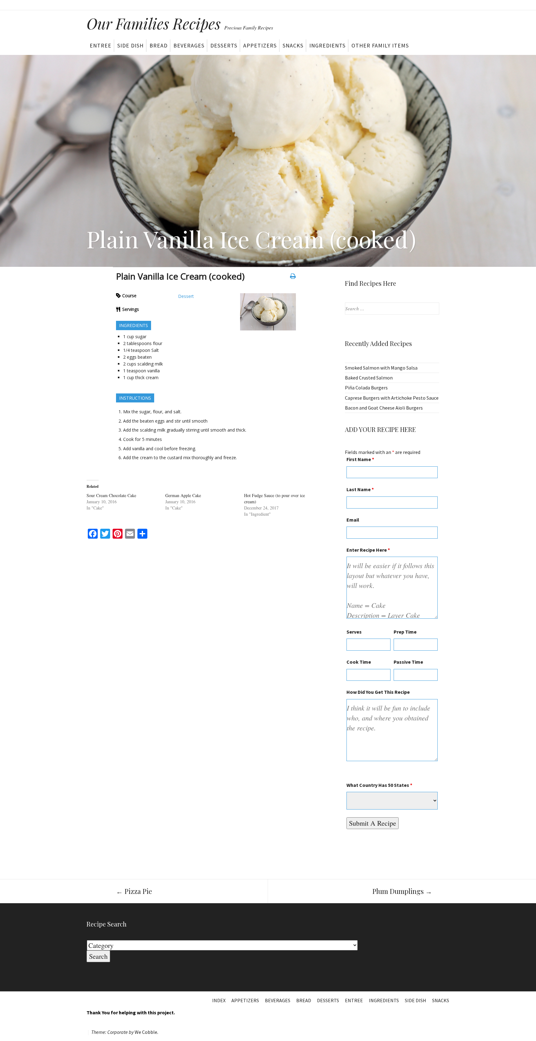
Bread (159, 45)
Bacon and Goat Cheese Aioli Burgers (384, 408)
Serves (354, 632)
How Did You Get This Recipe (378, 692)
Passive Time (408, 662)
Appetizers (260, 45)
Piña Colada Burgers (366, 387)
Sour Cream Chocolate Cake (111, 495)
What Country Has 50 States (379, 785)
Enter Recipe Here (368, 550)
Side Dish (130, 45)
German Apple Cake (183, 495)
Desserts (223, 45)
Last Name (360, 489)
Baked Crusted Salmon (369, 378)
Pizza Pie (134, 891)
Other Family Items (380, 45)
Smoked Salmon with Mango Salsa (381, 368)
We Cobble (146, 1032)
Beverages (188, 45)
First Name (360, 459)
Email (352, 520)
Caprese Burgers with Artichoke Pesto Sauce (392, 398)
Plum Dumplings (402, 891)
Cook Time (358, 662)
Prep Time (405, 632)
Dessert (186, 296)
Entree (100, 45)
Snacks (293, 45)
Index (219, 1000)
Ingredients (327, 45)
